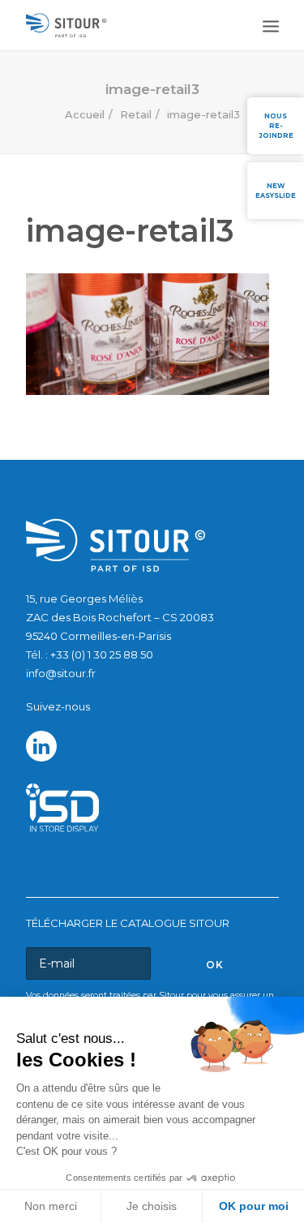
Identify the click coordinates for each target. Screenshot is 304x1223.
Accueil (85, 114)
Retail (136, 114)
